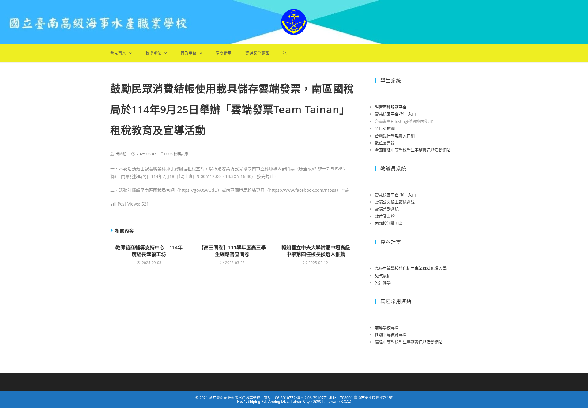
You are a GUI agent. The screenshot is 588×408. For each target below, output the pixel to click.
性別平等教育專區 (391, 334)
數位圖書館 (385, 142)
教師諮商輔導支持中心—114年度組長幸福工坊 (149, 251)
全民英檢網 (385, 128)
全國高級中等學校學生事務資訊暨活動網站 (412, 150)
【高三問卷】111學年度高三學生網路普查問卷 (232, 251)
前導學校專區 (387, 327)
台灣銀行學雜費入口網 (395, 135)
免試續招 (383, 275)
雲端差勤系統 (387, 209)
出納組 (120, 154)
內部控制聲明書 (389, 223)
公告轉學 (383, 282)
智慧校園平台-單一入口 (395, 114)
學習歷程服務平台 (391, 107)
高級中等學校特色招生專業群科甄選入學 (411, 268)
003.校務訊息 (177, 154)
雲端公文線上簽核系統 (395, 202)
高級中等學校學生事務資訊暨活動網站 (409, 342)
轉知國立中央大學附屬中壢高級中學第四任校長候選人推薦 (315, 251)
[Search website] (284, 53)
